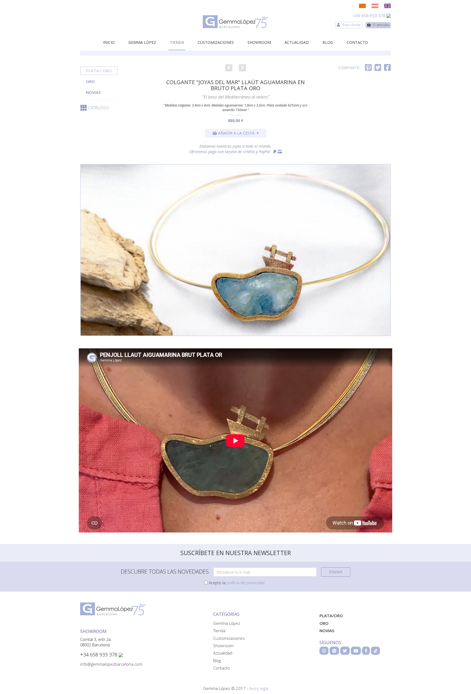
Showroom (259, 42)
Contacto (357, 42)
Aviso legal (258, 688)
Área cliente (350, 25)
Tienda (177, 42)
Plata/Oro (331, 615)
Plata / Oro (99, 70)
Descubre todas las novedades (165, 571)
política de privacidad (245, 582)
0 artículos (380, 25)
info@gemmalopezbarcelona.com (111, 664)
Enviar (335, 571)
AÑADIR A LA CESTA (237, 133)
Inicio (109, 42)
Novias (93, 92)
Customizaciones (216, 42)
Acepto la (236, 582)
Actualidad (297, 42)
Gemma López (142, 42)
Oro (90, 81)
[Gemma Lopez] (235, 21)
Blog (327, 42)
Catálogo (98, 107)
